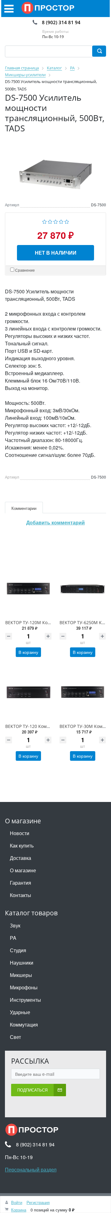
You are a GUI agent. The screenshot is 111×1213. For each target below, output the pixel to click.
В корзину (28, 652)
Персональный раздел (30, 1169)
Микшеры (21, 975)
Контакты (20, 895)
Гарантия (20, 882)
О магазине (23, 870)
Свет (15, 1036)
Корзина (18, 1210)
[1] (44, 221)
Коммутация (24, 1024)
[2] (50, 221)
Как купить (22, 845)
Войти (16, 1202)
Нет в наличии (55, 252)
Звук (15, 925)
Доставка (20, 857)
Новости (19, 833)
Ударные (20, 1012)
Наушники (21, 962)
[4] (61, 221)
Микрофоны (24, 987)
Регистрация (38, 1202)
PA (13, 937)
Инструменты (25, 999)
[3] (55, 221)
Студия (18, 950)
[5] (66, 221)
